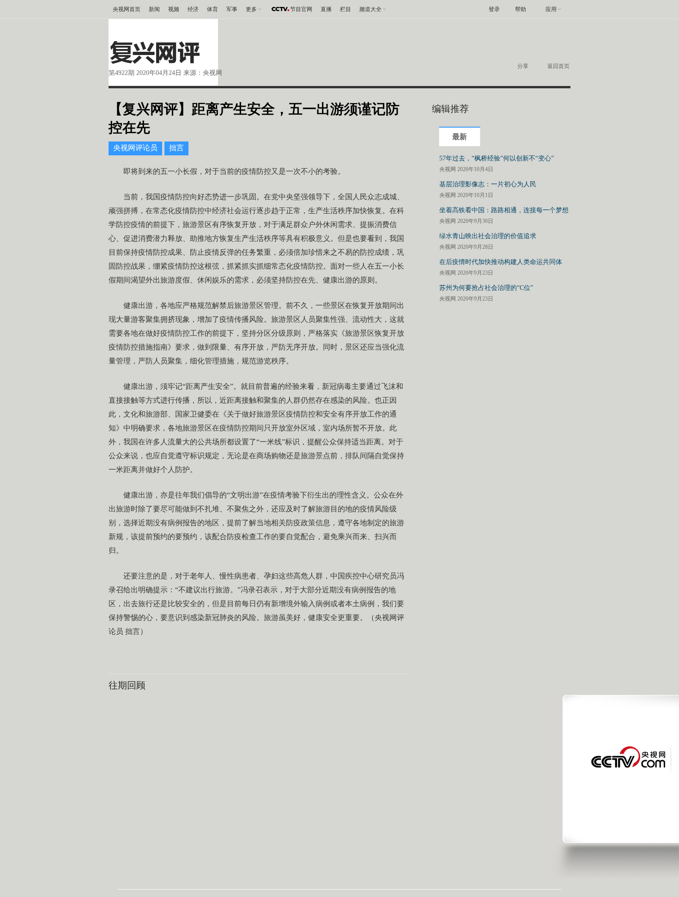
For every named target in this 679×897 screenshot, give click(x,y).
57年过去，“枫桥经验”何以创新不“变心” (496, 158)
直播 (326, 9)
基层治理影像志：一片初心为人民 (487, 184)
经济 (193, 9)
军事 (231, 9)
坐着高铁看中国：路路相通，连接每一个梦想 (504, 210)
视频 (173, 9)
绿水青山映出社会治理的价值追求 (487, 236)
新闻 (154, 9)
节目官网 (301, 9)
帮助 (520, 9)
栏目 (345, 9)
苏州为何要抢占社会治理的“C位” (486, 287)
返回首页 (558, 66)
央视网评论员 (135, 148)
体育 (212, 9)
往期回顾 (127, 685)
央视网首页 (126, 9)
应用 (551, 9)
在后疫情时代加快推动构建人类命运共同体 (500, 261)
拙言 (176, 148)
